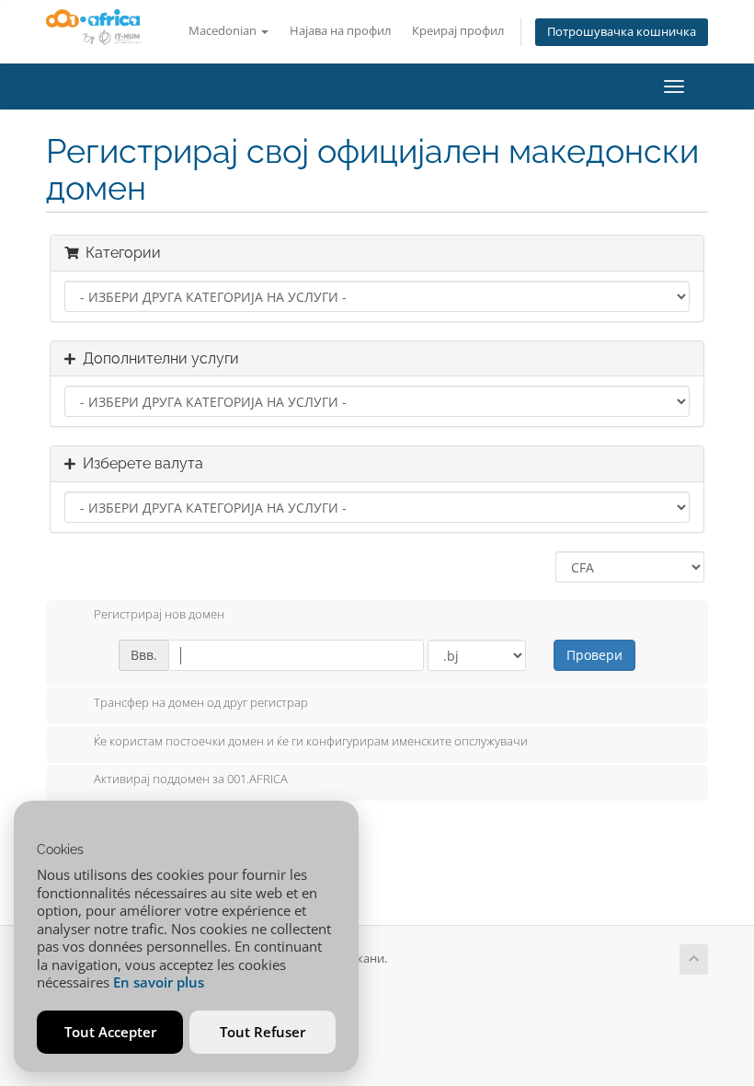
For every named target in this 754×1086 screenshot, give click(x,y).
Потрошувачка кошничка (621, 32)
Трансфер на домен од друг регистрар (201, 702)
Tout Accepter (110, 1031)
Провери (594, 655)
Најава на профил (340, 31)
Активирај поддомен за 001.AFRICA (191, 779)
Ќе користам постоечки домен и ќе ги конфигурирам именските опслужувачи (311, 741)
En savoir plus (158, 982)
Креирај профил (458, 31)
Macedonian (223, 31)
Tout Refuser (262, 1031)
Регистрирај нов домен (159, 615)
